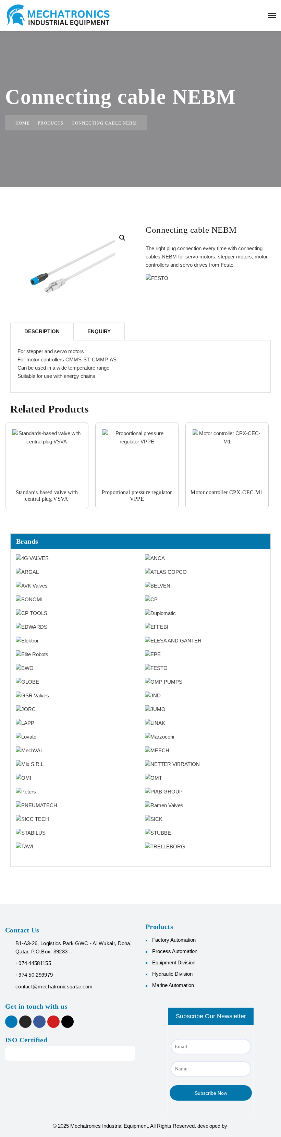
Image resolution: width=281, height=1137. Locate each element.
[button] (122, 238)
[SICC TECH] (32, 819)
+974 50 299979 (34, 975)
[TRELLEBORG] (165, 846)
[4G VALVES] (32, 558)
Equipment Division (173, 962)
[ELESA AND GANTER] (173, 640)
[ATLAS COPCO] (166, 572)
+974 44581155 (33, 963)
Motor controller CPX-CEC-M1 (227, 492)
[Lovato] (26, 736)
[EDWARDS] (31, 626)
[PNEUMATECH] (36, 805)
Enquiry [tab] (99, 331)
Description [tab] (42, 331)
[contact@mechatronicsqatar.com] (8, 986)
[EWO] (25, 668)
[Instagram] (25, 1022)
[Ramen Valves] (164, 805)
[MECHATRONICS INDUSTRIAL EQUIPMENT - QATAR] (58, 15)
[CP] (151, 599)
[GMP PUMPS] (163, 681)
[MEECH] (157, 750)
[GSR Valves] (32, 695)
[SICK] (153, 819)
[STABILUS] (31, 832)
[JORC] (26, 709)
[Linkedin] (11, 1022)
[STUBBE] (158, 832)
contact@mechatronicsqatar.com (54, 986)
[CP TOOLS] (31, 613)
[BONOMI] (29, 599)
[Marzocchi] (159, 736)
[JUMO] (155, 709)
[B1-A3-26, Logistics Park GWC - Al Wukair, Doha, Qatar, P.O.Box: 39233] (8, 943)
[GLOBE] (27, 681)
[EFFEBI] (156, 626)
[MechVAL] (29, 750)
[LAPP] (25, 723)
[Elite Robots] (32, 654)
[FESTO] (156, 668)
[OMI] (23, 777)
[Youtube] (53, 1022)
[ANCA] (155, 558)
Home (22, 123)
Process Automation (174, 951)
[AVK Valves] (32, 585)
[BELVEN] (157, 585)
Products (50, 123)
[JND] (153, 695)
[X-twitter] (67, 1022)
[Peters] (26, 791)
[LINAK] (155, 723)
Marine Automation (173, 985)
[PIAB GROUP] (164, 791)
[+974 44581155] (8, 963)
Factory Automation (174, 940)
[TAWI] (24, 846)
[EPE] (153, 654)
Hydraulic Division (172, 974)
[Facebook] (39, 1022)
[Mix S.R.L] (30, 764)
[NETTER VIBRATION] (172, 764)
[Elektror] (27, 640)
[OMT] (153, 777)
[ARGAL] (27, 572)
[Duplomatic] (160, 613)
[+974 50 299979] (8, 975)
